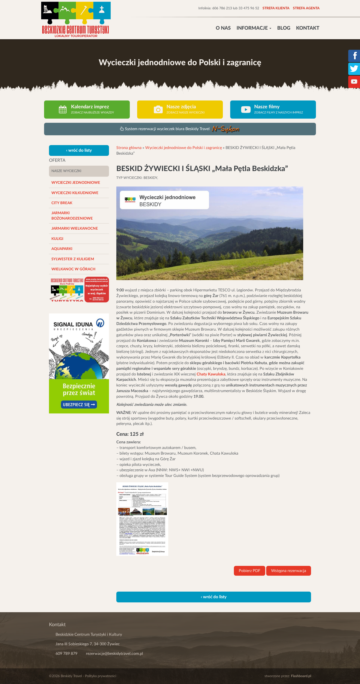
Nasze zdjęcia (181, 106)
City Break (61, 203)
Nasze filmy (267, 106)
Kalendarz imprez (90, 106)
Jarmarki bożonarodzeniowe (72, 215)
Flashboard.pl (301, 676)
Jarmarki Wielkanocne (74, 228)
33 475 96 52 (249, 8)
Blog (283, 28)
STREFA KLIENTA (276, 8)
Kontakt (307, 28)
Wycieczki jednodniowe (75, 183)
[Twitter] (354, 68)
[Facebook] (354, 55)
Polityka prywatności (100, 676)
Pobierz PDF (249, 571)
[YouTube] (354, 81)
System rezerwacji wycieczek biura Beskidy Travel (168, 129)
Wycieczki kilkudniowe (74, 193)
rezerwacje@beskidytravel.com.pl (114, 654)
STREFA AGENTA (306, 8)
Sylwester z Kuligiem (72, 259)
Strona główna (129, 148)
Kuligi (57, 239)
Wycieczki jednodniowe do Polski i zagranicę (183, 148)
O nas (223, 28)
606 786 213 (222, 8)
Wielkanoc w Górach (73, 269)
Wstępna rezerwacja (288, 571)
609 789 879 (66, 654)
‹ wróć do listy (79, 150)
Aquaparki (61, 249)
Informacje (253, 28)
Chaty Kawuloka (211, 374)
